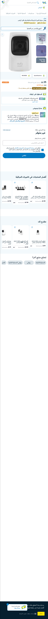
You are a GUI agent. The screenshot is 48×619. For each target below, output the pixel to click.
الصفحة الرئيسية (41, 13)
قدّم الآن (12, 121)
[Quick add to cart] (32, 183)
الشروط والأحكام (20, 121)
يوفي (44, 18)
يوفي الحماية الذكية (15, 263)
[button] (28, 614)
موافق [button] (41, 613)
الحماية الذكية (22, 13)
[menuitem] (41, 38)
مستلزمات (31, 13)
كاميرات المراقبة (10, 13)
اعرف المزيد (35, 102)
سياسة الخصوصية (29, 148)
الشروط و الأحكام (19, 148)
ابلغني (24, 155)
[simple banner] (44, 2)
